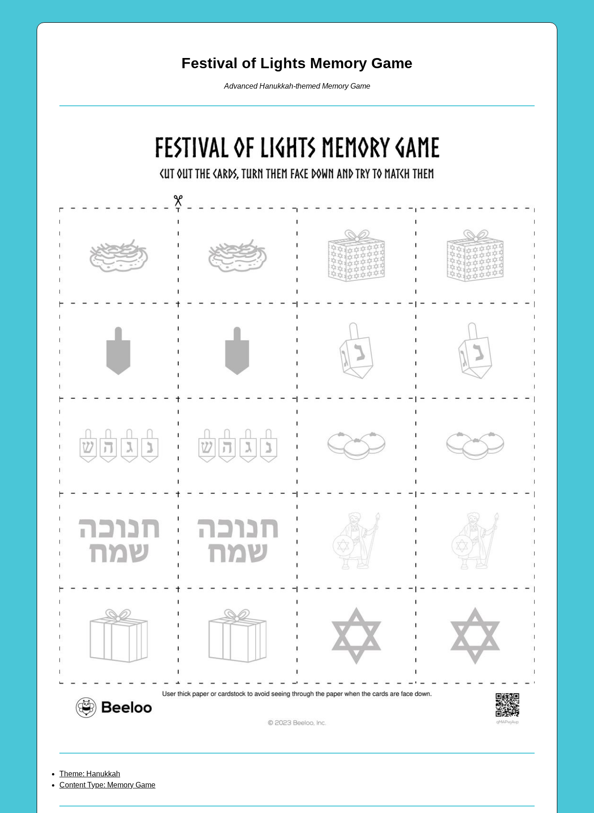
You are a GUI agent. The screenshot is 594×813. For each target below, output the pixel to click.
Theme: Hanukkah (89, 774)
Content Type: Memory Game (107, 785)
